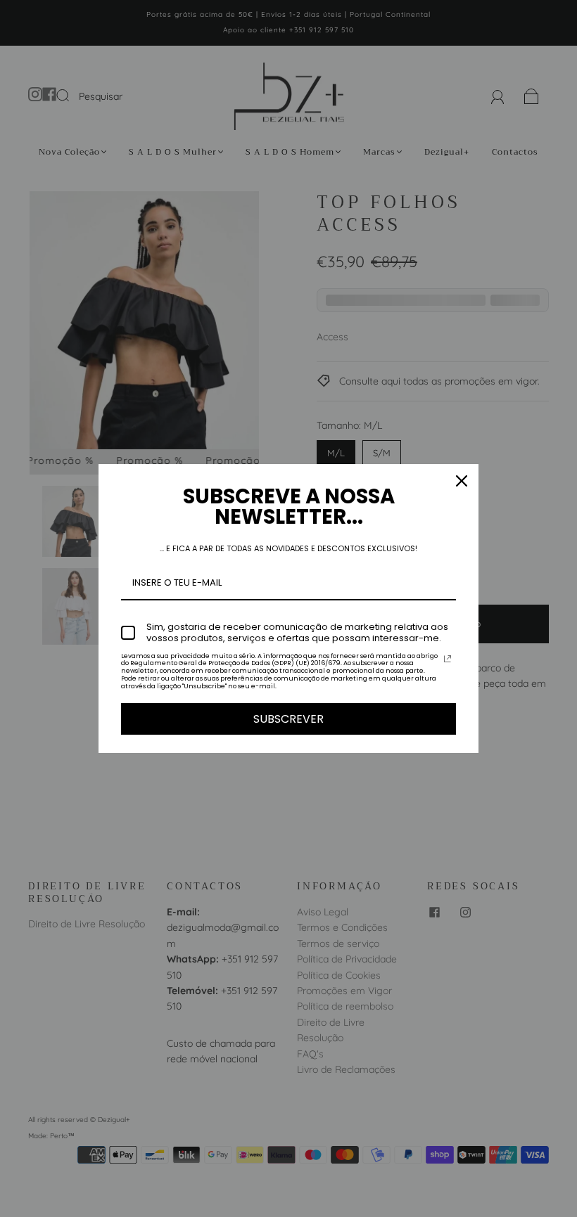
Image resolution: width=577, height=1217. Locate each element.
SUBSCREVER (288, 719)
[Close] (461, 481)
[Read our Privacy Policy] (447, 658)
